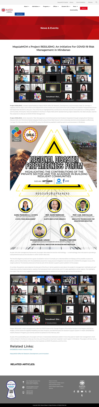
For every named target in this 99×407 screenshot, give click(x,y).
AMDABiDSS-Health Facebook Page (21, 349)
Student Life (65, 6)
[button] (96, 2)
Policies (90, 2)
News (74, 6)
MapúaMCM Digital (62, 2)
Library (71, 2)
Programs (46, 6)
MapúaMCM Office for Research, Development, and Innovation (29, 353)
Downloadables (80, 2)
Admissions (35, 6)
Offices (55, 6)
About (26, 6)
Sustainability (74, 10)
